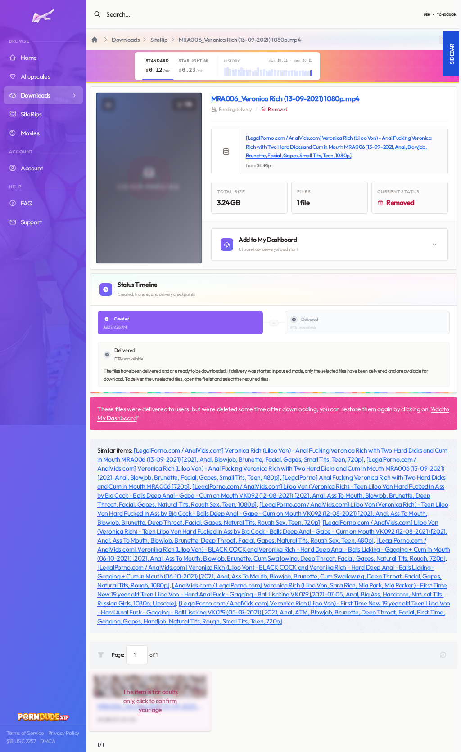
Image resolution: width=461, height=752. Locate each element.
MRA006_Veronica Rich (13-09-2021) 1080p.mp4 (285, 98)
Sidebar (451, 54)
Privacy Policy (63, 733)
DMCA (47, 741)
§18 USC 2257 (21, 741)
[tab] (157, 66)
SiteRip (158, 40)
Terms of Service (25, 733)
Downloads (126, 40)
